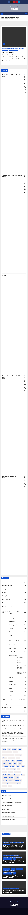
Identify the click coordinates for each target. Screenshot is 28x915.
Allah (9, 749)
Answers (5, 752)
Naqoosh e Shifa (7, 52)
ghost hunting (19, 760)
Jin (3, 769)
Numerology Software (20, 673)
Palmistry (4, 602)
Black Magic (12, 621)
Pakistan (10, 774)
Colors (11, 754)
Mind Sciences (6, 599)
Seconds (17, 777)
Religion (11, 681)
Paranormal (16, 774)
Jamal (23, 766)
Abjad (4, 749)
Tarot (10, 695)
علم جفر (10, 785)
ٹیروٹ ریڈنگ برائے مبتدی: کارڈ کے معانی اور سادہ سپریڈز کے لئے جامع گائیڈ (14, 847)
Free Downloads (20, 656)
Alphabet (14, 749)
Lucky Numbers (19, 661)
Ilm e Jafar (16, 48)
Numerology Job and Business (20, 667)
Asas (10, 752)
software (5, 780)
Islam (18, 766)
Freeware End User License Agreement (12, 798)
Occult (4, 774)
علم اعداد (18, 783)
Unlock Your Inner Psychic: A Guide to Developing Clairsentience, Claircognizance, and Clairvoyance (13, 734)
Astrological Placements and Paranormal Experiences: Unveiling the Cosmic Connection (12, 740)
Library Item (21, 48)
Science (11, 777)
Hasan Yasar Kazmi (7, 763)
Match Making (12, 648)
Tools (3, 699)
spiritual (11, 780)
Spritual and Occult (13, 50)
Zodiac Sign (12, 783)
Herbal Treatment (19, 636)
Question (5, 777)
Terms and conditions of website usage (12, 802)
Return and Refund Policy (8, 812)
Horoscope (5, 766)
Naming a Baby (13, 652)
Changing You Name (14, 625)
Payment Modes (6, 823)
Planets (22, 774)
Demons (11, 628)
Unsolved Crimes (6, 707)
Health (11, 48)
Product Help (5, 50)
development (11, 757)
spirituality (5, 783)
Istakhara (4, 592)
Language (13, 769)
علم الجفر (4, 785)
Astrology (11, 618)
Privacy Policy (6, 809)
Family (18, 757)
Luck (18, 769)
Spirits (10, 688)
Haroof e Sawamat (7, 585)
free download (6, 760)
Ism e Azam (20, 613)
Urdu (3, 711)
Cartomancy (5, 582)
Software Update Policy (8, 816)
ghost (13, 760)
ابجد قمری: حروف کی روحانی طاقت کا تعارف (12, 728)
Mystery (5, 771)
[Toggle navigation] (13, 13)
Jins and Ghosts (13, 645)
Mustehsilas (21, 640)
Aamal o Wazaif (5, 48)
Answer (20, 749)
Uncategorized (6, 704)
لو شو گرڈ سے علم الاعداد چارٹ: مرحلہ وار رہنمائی (13, 725)
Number (10, 771)
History (4, 589)
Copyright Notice (6, 795)
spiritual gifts (18, 780)
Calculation (5, 754)
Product (4, 606)
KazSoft (14, 9)
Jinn (8, 769)
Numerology (12, 655)
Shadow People (13, 684)
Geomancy (11, 632)
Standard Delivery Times (8, 819)
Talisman (11, 691)
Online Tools (21, 700)
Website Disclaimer (7, 805)
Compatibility (18, 754)
